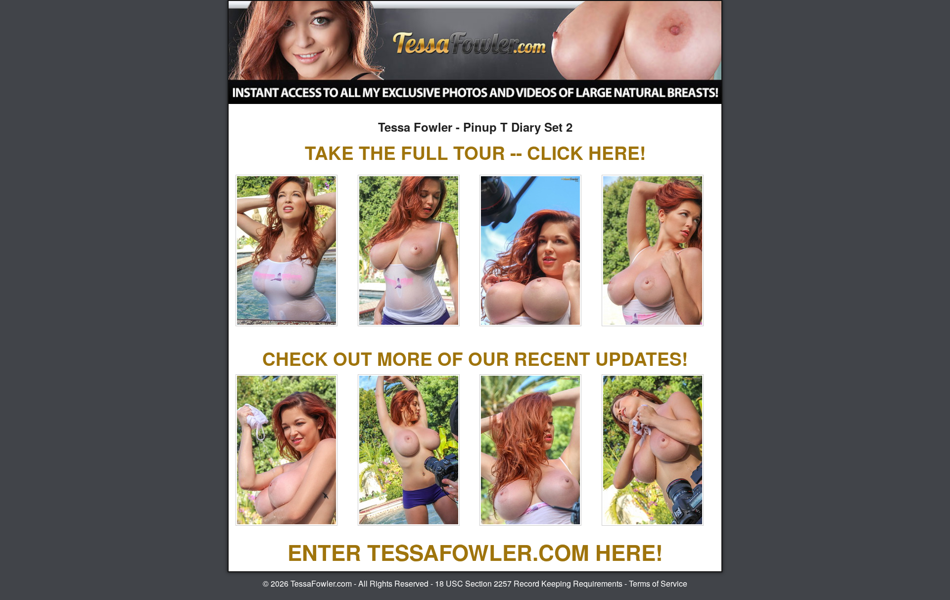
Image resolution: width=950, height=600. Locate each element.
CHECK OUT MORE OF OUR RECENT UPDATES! (475, 358)
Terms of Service (658, 583)
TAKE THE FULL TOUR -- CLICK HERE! (475, 152)
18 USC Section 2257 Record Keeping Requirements (528, 583)
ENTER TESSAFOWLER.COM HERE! (475, 552)
